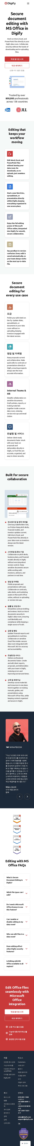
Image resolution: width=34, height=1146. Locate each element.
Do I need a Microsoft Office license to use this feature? (15, 907)
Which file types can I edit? (15, 893)
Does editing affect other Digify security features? (15, 948)
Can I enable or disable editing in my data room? (15, 921)
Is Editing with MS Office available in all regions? (15, 963)
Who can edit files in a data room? (15, 935)
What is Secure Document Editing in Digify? (15, 880)
